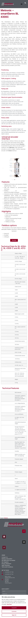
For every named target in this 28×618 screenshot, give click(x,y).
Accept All (14, 607)
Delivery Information (7, 558)
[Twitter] (4, 547)
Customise (14, 611)
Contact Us (5, 557)
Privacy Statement (6, 563)
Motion (6, 517)
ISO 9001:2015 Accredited (8, 560)
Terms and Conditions (7, 567)
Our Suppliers (5, 562)
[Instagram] (24, 542)
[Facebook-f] (24, 531)
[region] (14, 606)
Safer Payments (6, 565)
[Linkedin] (4, 536)
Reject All (14, 615)
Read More (9, 604)
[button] (21, 4)
